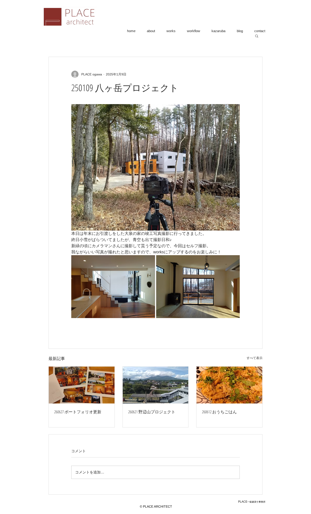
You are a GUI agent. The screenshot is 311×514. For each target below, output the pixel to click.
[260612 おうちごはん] (229, 385)
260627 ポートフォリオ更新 (77, 411)
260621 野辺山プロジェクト (151, 411)
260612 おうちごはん (219, 411)
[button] (257, 36)
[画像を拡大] (113, 286)
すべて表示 (255, 358)
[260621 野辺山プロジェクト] (156, 385)
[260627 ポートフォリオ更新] (82, 385)
